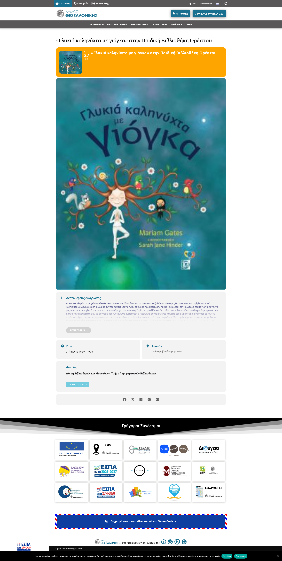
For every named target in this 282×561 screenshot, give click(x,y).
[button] (226, 3)
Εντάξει (227, 556)
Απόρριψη (241, 556)
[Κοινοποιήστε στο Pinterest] (149, 400)
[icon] (163, 543)
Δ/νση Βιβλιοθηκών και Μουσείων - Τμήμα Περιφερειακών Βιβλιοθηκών (111, 373)
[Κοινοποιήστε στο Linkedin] (141, 400)
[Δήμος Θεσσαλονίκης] (80, 13)
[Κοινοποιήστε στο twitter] (133, 400)
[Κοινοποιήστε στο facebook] (125, 400)
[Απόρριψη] (278, 556)
